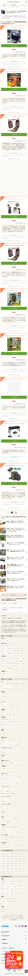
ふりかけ (17, 719)
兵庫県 (20, 863)
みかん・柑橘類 (12, 714)
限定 (16, 893)
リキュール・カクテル (6, 806)
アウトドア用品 (19, 607)
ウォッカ (16, 806)
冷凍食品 (3, 768)
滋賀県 (8, 863)
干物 (18, 698)
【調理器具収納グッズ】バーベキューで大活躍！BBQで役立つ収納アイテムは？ (13, 109)
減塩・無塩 (15, 881)
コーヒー (10, 788)
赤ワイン (12, 798)
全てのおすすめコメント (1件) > (14, 67)
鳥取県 (8, 866)
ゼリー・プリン (9, 780)
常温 (12, 893)
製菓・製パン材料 (14, 706)
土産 (8, 665)
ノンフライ (11, 886)
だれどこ (12, 915)
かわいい (8, 893)
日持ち (4, 888)
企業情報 (4, 939)
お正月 (4, 645)
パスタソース (12, 744)
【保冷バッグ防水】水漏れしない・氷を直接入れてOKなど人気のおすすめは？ (13, 505)
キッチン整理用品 (11, 837)
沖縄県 (8, 873)
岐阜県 (16, 861)
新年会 (8, 645)
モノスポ (17, 916)
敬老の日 (22, 650)
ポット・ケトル (9, 829)
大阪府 (16, 863)
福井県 (12, 861)
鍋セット (3, 757)
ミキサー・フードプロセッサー (18, 829)
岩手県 (12, 853)
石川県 (8, 861)
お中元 (12, 650)
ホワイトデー (4, 648)
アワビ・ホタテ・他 (12, 698)
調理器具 (3, 827)
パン (8, 706)
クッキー (10, 778)
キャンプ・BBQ (12, 607)
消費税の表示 (12, 948)
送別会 (17, 673)
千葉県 (24, 856)
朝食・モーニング (5, 658)
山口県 (4, 868)
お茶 (15, 788)
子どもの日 (14, 648)
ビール (4, 814)
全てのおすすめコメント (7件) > (14, 286)
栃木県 (12, 856)
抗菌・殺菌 (13, 898)
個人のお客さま (5, 932)
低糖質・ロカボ (5, 881)
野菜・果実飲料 (5, 793)
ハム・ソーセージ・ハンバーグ (7, 686)
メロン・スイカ (9, 711)
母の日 (19, 648)
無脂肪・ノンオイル (5, 883)
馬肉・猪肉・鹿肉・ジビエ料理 (19, 686)
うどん (8, 732)
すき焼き (8, 757)
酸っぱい (12, 891)
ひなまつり (22, 645)
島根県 (12, 866)
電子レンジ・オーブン (21, 827)
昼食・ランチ (12, 658)
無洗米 (12, 704)
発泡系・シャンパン (5, 801)
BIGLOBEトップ (5, 963)
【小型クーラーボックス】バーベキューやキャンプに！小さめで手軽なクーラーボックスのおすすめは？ (13, 64)
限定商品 (7, 847)
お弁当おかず (9, 768)
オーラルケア (4, 668)
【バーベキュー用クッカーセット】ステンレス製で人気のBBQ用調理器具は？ (13, 416)
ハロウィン (4, 653)
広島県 (20, 866)
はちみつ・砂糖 (20, 724)
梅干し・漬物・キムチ (6, 724)
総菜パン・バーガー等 (21, 706)
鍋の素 (16, 757)
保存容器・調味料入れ (19, 837)
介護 (12, 665)
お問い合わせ (4, 948)
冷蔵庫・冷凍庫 (13, 827)
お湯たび (21, 915)
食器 (3, 819)
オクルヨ (16, 915)
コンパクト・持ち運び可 (12, 603)
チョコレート (15, 778)
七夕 (3, 650)
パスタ (4, 734)
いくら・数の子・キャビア (15, 696)
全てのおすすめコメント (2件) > (14, 240)
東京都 (4, 858)
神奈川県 (7, 858)
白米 (8, 704)
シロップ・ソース (5, 744)
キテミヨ (12, 916)
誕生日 (4, 673)
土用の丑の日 (17, 650)
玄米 (16, 704)
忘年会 (18, 653)
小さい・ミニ (4, 903)
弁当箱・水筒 (17, 819)
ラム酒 (21, 806)
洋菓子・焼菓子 (5, 778)
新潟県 (20, 858)
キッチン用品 (4, 837)
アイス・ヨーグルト (16, 780)
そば (12, 732)
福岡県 (24, 868)
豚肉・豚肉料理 (15, 683)
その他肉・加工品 (5, 688)
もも (14, 711)
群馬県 (16, 856)
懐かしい (21, 891)
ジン (12, 806)
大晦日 (22, 653)
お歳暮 (9, 653)
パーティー (8, 673)
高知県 (20, 868)
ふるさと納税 (18, 663)
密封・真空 (19, 898)
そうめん (16, 732)
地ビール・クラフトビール (10, 814)
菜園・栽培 (10, 668)
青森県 (8, 853)
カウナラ (4, 918)
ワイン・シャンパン (5, 798)
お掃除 (8, 663)
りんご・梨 (23, 711)
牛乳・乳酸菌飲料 (12, 793)
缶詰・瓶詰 (9, 719)
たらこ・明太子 (5, 698)
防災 (3, 665)
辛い (8, 891)
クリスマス (13, 653)
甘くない (23, 888)
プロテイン (18, 793)
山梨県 (12, 858)
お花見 (9, 648)
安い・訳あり (18, 888)
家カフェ (3, 663)
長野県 (16, 858)
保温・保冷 (4, 603)
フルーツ (23, 768)
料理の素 (17, 744)
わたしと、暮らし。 (6, 916)
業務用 (16, 665)
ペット (20, 665)
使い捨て (3, 911)
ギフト (13, 673)
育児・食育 (13, 663)
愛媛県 (16, 868)
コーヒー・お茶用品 (5, 821)
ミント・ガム (4, 783)
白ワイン (16, 798)
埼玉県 (20, 856)
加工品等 (3, 719)
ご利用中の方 (5, 943)
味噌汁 (4, 752)
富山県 (4, 861)
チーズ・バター (14, 724)
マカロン (3, 780)
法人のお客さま (5, 935)
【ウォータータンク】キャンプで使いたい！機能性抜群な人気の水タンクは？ (13, 328)
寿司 (22, 698)
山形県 (24, 853)
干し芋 (22, 719)
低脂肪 (19, 881)
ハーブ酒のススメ (20, 918)
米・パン (3, 704)
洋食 (3, 847)
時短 (3, 898)
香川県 (12, 868)
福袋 (23, 663)
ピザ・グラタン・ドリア (17, 768)
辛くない (3, 891)
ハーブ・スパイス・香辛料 (16, 742)
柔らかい (16, 891)
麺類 (3, 732)
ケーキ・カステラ (22, 778)
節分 (12, 645)
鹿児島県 (3, 873)
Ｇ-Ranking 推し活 (14, 919)
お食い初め (22, 673)
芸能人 (15, 886)
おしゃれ (3, 893)
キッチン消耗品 (5, 839)
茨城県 (8, 856)
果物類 (4, 711)
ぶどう (18, 711)
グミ (9, 783)
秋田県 (20, 853)
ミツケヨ (9, 918)
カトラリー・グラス (9, 819)
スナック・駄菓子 (15, 783)
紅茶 (19, 788)
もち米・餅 (21, 704)
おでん (12, 757)
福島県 (4, 856)
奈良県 (24, 863)
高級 (13, 888)
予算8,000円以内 (5, 609)
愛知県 (24, 861)
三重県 (4, 863)
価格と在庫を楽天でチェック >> (21, 51)
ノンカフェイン (5, 886)
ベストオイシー (4, 607)
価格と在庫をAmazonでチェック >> (20, 447)
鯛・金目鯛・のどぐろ (6, 696)
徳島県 (8, 868)
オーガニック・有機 (18, 883)
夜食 (23, 658)
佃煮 (13, 719)
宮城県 (16, 853)
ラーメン (20, 732)
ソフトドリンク (5, 788)
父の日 (23, 648)
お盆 (8, 650)
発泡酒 (18, 814)
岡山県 (16, 866)
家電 (8, 827)
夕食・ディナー (18, 658)
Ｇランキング (6, 915)
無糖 (10, 881)
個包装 (13, 901)
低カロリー (8, 888)
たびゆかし (14, 918)
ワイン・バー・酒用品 (14, 821)
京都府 (12, 863)
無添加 (12, 883)
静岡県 (20, 861)
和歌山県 (3, 866)
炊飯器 (4, 829)
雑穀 (3, 706)
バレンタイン (17, 645)
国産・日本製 (20, 886)
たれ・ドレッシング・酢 (6, 742)
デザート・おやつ (5, 770)
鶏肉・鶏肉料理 (22, 683)
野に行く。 (22, 916)
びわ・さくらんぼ (5, 714)
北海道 (4, 853)
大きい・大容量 (18, 901)
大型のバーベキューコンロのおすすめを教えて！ (11, 458)
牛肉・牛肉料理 (9, 683)
